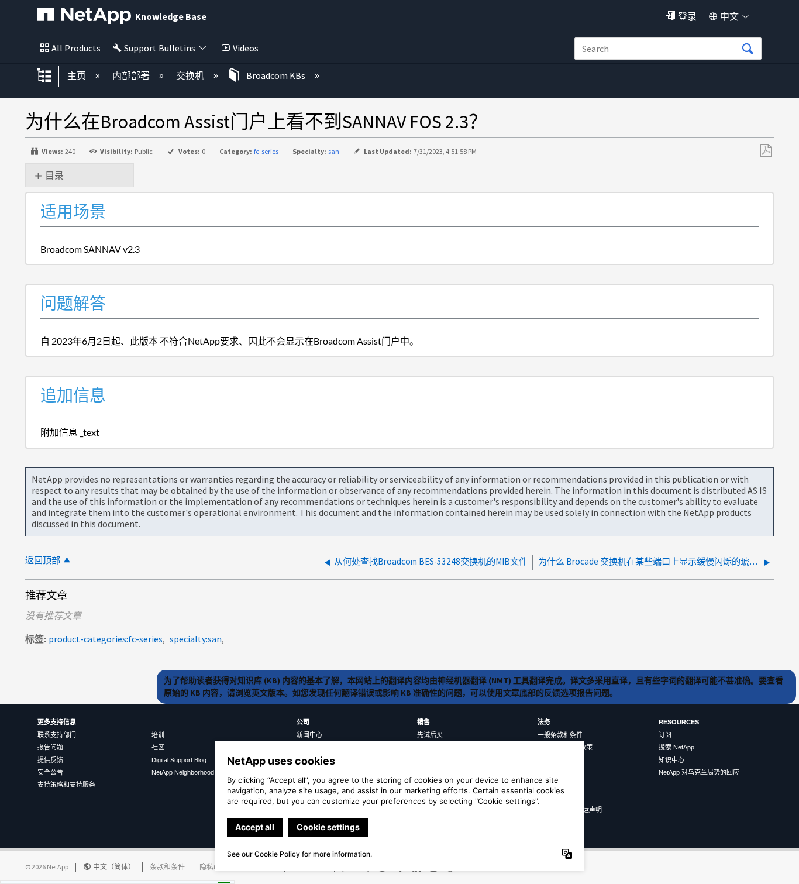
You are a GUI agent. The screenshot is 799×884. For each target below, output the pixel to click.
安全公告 (50, 772)
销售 (423, 721)
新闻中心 (309, 734)
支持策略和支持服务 (66, 784)
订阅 (665, 734)
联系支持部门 (56, 734)
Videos (246, 48)
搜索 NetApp (676, 747)
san (333, 151)
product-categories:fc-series (106, 639)
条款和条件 (167, 866)
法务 (544, 721)
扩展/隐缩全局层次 (52, 76)
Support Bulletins (159, 48)
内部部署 (131, 75)
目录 (54, 175)
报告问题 (50, 747)
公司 (303, 721)
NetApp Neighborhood (182, 772)
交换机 (191, 75)
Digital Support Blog (178, 759)
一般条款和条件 (560, 734)
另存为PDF (765, 151)
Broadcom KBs (275, 75)
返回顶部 (42, 560)
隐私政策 (213, 866)
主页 (77, 75)
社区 (157, 747)
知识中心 (671, 759)
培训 (157, 734)
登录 (687, 16)
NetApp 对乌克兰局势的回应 (699, 772)
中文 (729, 16)
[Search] (748, 49)
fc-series (266, 151)
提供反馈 (50, 759)
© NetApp (46, 866)
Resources (679, 721)
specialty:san (196, 639)
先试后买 (430, 734)
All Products (76, 48)
